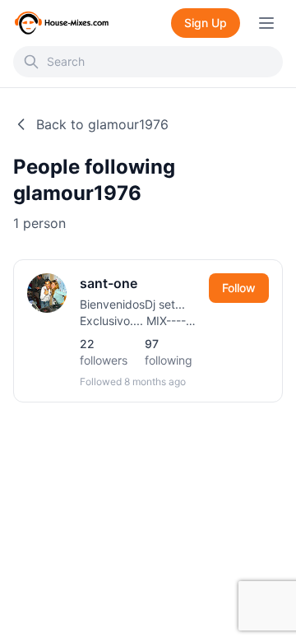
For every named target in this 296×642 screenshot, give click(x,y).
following (168, 352)
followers (103, 352)
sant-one (108, 283)
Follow (239, 288)
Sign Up (205, 23)
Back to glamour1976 (102, 124)
